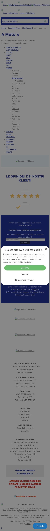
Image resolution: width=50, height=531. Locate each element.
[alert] (25, 265)
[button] (25, 280)
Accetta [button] (25, 268)
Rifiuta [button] (25, 274)
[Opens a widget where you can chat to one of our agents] (40, 526)
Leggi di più (28, 262)
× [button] (46, 249)
